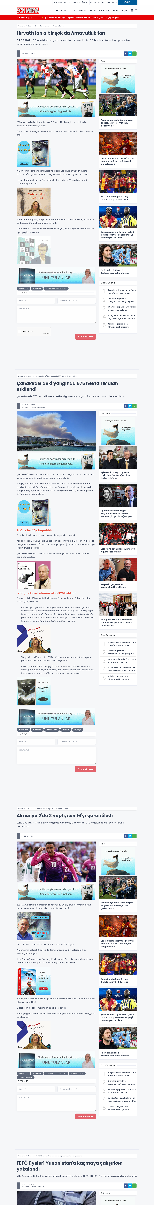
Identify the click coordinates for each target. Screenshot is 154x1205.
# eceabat (37, 730)
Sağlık (124, 10)
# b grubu (37, 289)
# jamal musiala (77, 1073)
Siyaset (93, 10)
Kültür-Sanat (60, 10)
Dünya (116, 10)
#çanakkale (23, 730)
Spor (108, 10)
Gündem (83, 10)
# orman (65, 730)
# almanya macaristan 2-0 (56, 1073)
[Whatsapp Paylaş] (134, 53)
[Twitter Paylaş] (130, 53)
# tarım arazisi (51, 730)
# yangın (77, 730)
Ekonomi (72, 10)
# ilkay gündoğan (25, 1077)
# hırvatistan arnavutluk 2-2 (56, 289)
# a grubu (37, 1073)
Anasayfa (21, 26)
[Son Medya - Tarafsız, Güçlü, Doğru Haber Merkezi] (28, 10)
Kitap (101, 10)
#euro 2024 (23, 289)
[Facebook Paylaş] (126, 53)
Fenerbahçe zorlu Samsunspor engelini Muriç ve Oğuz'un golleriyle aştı (73, 17)
